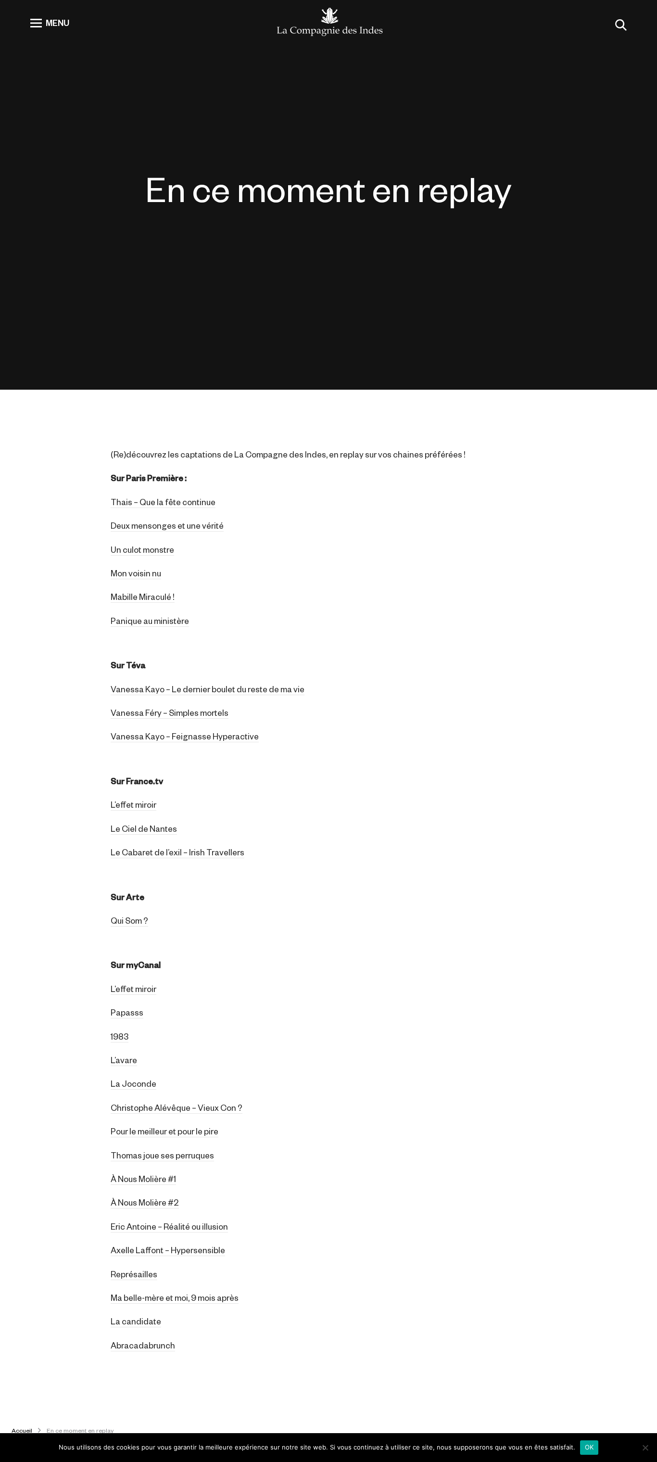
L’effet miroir (133, 804)
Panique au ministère (150, 620)
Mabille (125, 596)
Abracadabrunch (143, 1345)
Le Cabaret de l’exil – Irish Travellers (177, 852)
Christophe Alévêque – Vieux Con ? (176, 1107)
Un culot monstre (142, 549)
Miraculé (155, 596)
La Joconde (133, 1083)
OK (589, 1447)
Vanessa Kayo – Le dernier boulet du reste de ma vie (207, 689)
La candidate (136, 1321)
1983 (119, 1036)
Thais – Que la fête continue (163, 501)
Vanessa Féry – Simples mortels (169, 712)
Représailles (134, 1274)
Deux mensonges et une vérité (167, 525)
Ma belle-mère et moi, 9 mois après (175, 1297)
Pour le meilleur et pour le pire (164, 1131)
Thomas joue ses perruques (162, 1155)
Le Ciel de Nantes (144, 828)
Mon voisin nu (136, 573)
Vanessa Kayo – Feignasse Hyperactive (185, 736)
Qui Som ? (129, 920)
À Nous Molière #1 (143, 1178)
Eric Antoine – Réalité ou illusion (169, 1226)
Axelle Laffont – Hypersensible (168, 1250)
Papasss (127, 1012)
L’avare (124, 1060)
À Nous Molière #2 (145, 1202)
